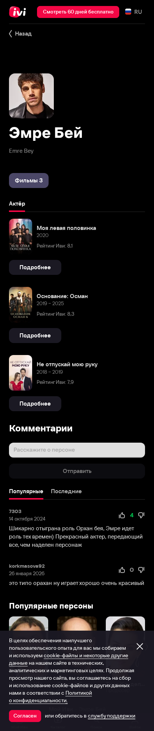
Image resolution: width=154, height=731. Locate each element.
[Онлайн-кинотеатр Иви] (19, 11)
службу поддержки (111, 716)
